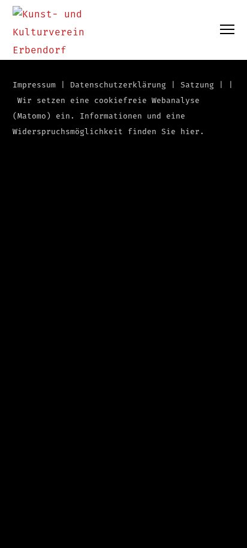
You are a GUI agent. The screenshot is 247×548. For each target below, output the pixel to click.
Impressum (34, 85)
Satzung (197, 85)
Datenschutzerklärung (118, 85)
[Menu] (221, 30)
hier (190, 132)
